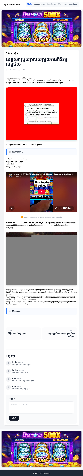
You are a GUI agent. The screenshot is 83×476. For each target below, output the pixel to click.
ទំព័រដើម (29, 4)
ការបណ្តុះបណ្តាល (39, 4)
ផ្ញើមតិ (14, 418)
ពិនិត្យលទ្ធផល (62, 4)
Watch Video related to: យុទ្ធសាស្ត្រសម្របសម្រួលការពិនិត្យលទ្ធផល (41, 217)
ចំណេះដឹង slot (51, 4)
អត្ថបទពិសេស (73, 4)
